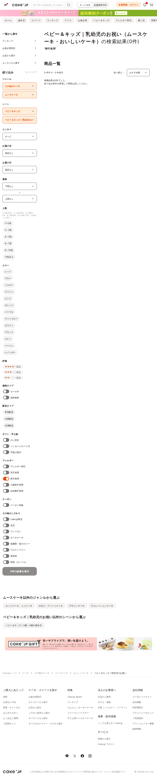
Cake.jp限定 (16, 519)
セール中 (14, 391)
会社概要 (136, 702)
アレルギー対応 (123, 20)
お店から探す (35, 707)
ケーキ (25, 673)
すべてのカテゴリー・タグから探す (46, 723)
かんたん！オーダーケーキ (80, 707)
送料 (5, 696)
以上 (19, 366)
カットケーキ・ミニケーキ (19, 605)
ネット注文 (85, 5)
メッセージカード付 (20, 446)
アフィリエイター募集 (143, 723)
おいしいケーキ (81, 673)
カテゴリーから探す (38, 702)
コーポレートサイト (142, 696)
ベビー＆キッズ (101, 20)
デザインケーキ (77, 605)
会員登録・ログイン (129, 4)
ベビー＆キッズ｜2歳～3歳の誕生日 (24, 625)
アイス (68, 20)
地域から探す (104, 738)
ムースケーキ (61, 673)
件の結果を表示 (19, 571)
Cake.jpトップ (9, 673)
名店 (12, 525)
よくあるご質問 (10, 718)
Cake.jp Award (74, 696)
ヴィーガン (15, 531)
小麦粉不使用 (16, 484)
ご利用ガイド (9, 723)
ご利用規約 (137, 718)
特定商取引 (137, 707)
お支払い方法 (9, 702)
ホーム (8, 20)
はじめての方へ (10, 712)
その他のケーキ (41, 673)
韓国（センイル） (19, 562)
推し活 (141, 20)
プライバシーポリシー (143, 712)
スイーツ (35, 20)
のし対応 (14, 440)
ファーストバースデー (78, 712)
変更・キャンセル (11, 707)
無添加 (13, 556)
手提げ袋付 (15, 452)
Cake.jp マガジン (106, 744)
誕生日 (21, 20)
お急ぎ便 (82, 20)
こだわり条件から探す (39, 712)
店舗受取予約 (100, 5)
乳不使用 (14, 472)
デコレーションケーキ (102, 605)
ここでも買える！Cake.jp (110, 723)
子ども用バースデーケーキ (80, 718)
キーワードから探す (38, 718)
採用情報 (136, 729)
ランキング (52, 20)
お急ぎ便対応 (35, 696)
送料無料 (14, 397)
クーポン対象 (16, 505)
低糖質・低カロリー (20, 543)
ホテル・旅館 (104, 702)
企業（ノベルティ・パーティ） (113, 707)
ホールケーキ (16, 537)
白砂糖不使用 (16, 491)
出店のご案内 (104, 696)
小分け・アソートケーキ (50, 605)
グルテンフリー (18, 549)
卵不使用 (14, 478)
